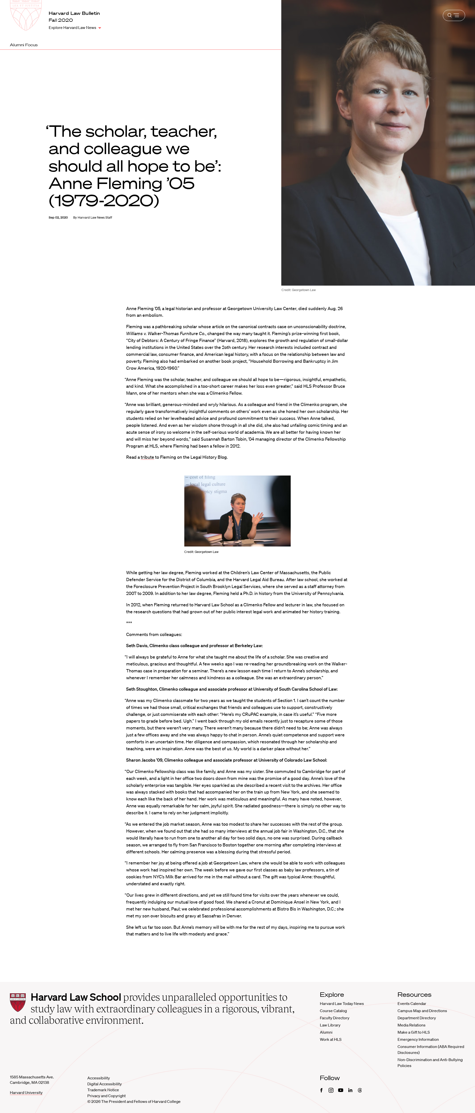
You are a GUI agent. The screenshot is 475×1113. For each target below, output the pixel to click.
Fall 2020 (61, 20)
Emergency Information (418, 1039)
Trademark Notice (103, 1089)
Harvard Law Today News (342, 1003)
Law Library (330, 1024)
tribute (147, 457)
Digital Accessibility (104, 1083)
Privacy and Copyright (106, 1095)
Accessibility (98, 1077)
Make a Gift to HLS (414, 1032)
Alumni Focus (24, 44)
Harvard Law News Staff (95, 217)
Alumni (326, 1032)
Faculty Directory (334, 1017)
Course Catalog (333, 1010)
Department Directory (417, 1017)
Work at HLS (330, 1039)
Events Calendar (412, 1003)
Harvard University (26, 1092)
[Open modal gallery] (237, 511)
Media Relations (412, 1024)
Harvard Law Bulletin (74, 13)
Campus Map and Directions (422, 1010)
